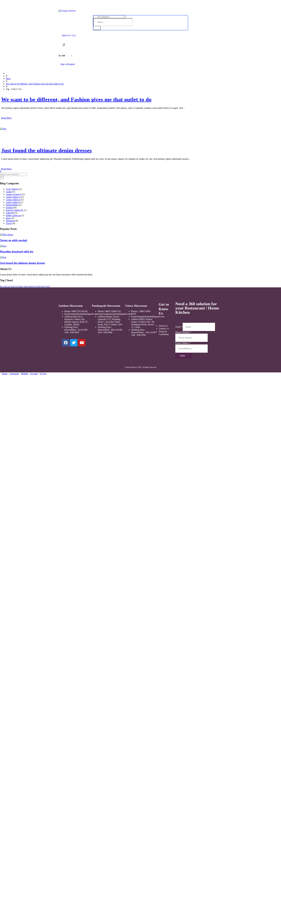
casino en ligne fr (14, 194)
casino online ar (13, 199)
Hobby (21, 286)
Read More (6, 118)
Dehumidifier (12, 205)
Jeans (26, 286)
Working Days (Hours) (71, 328)
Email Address (183, 343)
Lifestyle (10, 213)
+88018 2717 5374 (68, 36)
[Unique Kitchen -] (67, 11)
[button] (1, 376)
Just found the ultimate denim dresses (46, 150)
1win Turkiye (12, 189)
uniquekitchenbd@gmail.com (84, 314)
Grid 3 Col (14, 286)
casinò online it (13, 202)
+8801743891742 (112, 311)
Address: (68, 316)
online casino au (13, 215)
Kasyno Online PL (14, 210)
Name (179, 327)
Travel (9, 223)
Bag (1, 286)
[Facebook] (65, 342)
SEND (182, 356)
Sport (43, 286)
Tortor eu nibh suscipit (13, 240)
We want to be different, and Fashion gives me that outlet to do (35, 84)
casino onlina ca (13, 197)
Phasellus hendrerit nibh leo (16, 251)
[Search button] (97, 28)
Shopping (10, 220)
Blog (8, 78)
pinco (8, 218)
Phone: (67, 311)
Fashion (9, 207)
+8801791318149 (79, 311)
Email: (67, 314)
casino (9, 191)
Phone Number (183, 332)
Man (39, 286)
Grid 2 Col (6, 286)
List (36, 286)
